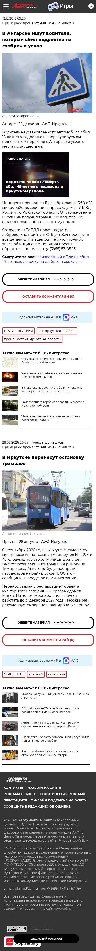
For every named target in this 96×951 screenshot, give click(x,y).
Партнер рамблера (42, 929)
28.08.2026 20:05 (15, 442)
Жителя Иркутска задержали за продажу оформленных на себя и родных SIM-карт (50, 724)
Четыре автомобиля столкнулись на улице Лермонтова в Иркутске (51, 360)
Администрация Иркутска (23, 534)
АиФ (36, 116)
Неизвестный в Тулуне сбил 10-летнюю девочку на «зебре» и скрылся (45, 259)
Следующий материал (46, 938)
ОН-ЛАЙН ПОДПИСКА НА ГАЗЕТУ (58, 800)
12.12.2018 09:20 (14, 18)
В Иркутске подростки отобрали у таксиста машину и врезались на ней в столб (52, 389)
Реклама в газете (20, 794)
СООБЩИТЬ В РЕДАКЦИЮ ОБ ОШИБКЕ (37, 807)
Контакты (13, 788)
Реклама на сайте (43, 788)
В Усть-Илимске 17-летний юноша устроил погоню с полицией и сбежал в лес (51, 710)
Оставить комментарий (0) (48, 296)
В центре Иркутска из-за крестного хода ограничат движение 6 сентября (49, 753)
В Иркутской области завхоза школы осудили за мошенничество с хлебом (55, 738)
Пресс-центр (15, 800)
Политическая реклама (62, 794)
